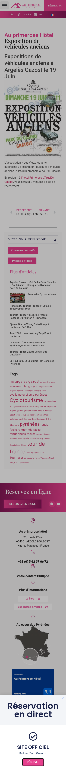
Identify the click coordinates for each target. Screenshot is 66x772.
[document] (33, 386)
